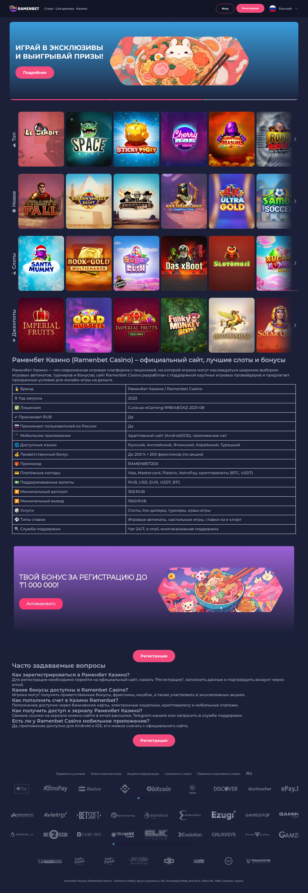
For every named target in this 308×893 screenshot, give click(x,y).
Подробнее (34, 72)
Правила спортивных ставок (218, 774)
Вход (225, 8)
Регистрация (154, 656)
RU (249, 773)
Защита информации (143, 774)
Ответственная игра (106, 774)
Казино (81, 8)
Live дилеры (65, 8)
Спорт (49, 8)
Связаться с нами (178, 774)
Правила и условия (70, 774)
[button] (139, 798)
